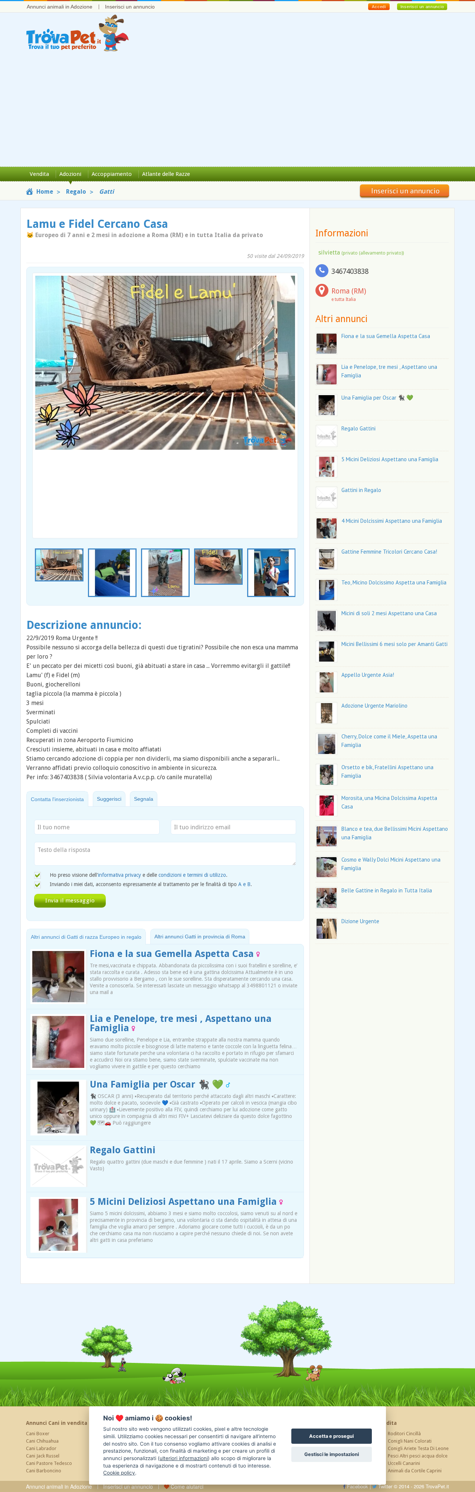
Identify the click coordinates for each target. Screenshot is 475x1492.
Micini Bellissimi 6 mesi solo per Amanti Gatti (394, 643)
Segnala (143, 799)
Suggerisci (109, 799)
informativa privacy (119, 875)
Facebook (356, 1486)
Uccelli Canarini (404, 1463)
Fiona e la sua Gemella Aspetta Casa (173, 953)
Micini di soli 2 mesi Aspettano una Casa (389, 613)
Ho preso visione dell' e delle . (138, 875)
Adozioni (70, 174)
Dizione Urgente (360, 921)
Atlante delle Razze (166, 174)
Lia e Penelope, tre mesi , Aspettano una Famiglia (181, 1023)
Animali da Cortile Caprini (415, 1470)
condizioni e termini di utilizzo (192, 875)
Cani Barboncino (43, 1470)
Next (294, 573)
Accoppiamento (112, 174)
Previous (36, 573)
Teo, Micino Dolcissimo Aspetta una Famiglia (393, 582)
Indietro (42, 392)
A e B (244, 884)
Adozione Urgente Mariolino (374, 705)
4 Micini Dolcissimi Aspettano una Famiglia (391, 520)
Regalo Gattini (122, 1150)
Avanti (287, 392)
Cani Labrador (41, 1448)
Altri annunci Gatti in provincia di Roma (199, 937)
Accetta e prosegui (331, 1436)
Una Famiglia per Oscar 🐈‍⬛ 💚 (158, 1084)
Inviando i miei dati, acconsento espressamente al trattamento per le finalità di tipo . (151, 884)
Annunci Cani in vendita (56, 1423)
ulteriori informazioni (184, 1458)
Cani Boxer (37, 1433)
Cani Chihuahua (42, 1441)
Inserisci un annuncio (130, 7)
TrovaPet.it (437, 1486)
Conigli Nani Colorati (410, 1441)
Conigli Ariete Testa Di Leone (418, 1448)
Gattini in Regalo (361, 489)
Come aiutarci (186, 1486)
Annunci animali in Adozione (59, 7)
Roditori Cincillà (404, 1433)
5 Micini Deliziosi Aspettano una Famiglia (184, 1201)
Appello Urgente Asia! (367, 674)
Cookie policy (119, 1473)
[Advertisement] (237, 111)
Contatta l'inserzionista (57, 799)
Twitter (384, 1486)
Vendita (39, 174)
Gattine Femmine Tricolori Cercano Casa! (389, 551)
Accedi (379, 6)
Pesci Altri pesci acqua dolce (418, 1456)
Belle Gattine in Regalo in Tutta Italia (386, 890)
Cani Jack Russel (42, 1456)
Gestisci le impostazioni (331, 1454)
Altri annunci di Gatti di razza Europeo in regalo (86, 937)
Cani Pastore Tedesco (49, 1463)
